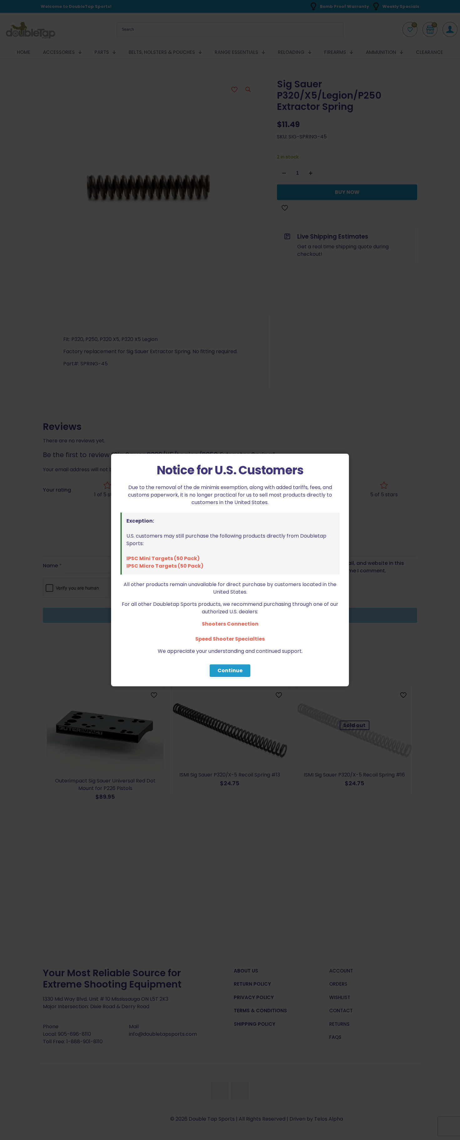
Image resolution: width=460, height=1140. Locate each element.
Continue (230, 670)
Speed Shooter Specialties (230, 638)
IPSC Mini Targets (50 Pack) (163, 558)
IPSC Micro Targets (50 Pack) (164, 566)
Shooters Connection (230, 623)
